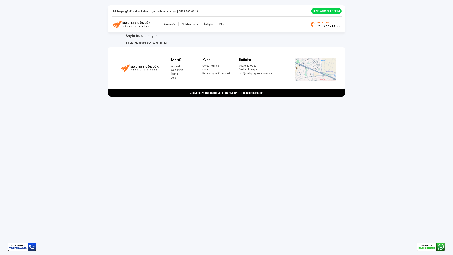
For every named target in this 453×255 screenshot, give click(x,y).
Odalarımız (188, 24)
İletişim (208, 24)
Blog (222, 24)
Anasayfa (169, 24)
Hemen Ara (322, 22)
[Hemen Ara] (312, 24)
